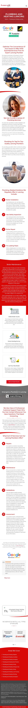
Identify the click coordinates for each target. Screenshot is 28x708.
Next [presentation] (24, 636)
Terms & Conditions (19, 702)
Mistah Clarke (7, 578)
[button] (12, 644)
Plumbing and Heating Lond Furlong (11, 671)
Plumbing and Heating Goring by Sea (11, 666)
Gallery (2, 702)
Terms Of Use (3, 701)
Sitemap (25, 702)
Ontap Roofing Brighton (11, 696)
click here (25, 690)
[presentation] (13, 569)
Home (8, 701)
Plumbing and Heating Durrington (10, 659)
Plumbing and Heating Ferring (9, 664)
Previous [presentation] (4, 636)
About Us (11, 701)
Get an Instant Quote (14, 381)
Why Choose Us (16, 701)
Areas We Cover (7, 702)
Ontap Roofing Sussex (20, 696)
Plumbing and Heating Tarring (9, 669)
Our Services (22, 701)
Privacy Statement (21, 700)
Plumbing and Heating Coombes (10, 657)
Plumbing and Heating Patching (10, 674)
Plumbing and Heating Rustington (10, 676)
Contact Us (13, 702)
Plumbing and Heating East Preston (11, 662)
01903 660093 (15, 396)
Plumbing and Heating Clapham (10, 654)
